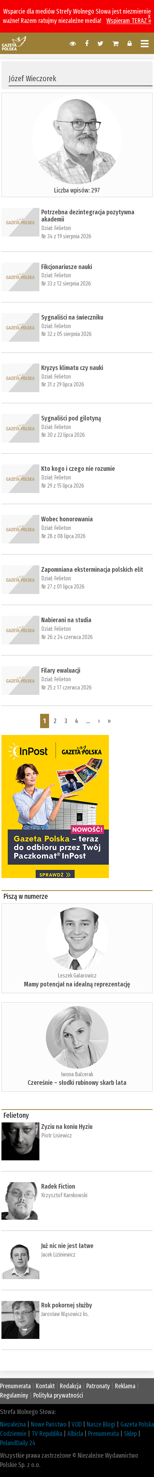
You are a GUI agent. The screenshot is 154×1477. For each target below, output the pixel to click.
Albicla (75, 1434)
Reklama (125, 1386)
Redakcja (70, 1386)
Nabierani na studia (66, 620)
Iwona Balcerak (77, 1074)
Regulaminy (14, 1395)
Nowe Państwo (49, 1424)
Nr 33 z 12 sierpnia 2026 (66, 283)
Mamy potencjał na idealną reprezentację (77, 984)
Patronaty (98, 1386)
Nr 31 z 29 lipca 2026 (62, 384)
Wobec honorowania (67, 519)
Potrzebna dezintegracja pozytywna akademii (87, 215)
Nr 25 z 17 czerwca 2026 (66, 687)
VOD (77, 1424)
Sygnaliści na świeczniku (72, 317)
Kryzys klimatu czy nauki (72, 368)
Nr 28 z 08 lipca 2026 (63, 536)
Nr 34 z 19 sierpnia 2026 (66, 236)
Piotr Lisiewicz (56, 1135)
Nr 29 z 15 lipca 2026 (62, 485)
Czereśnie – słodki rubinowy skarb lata (77, 1083)
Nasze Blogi (101, 1424)
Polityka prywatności (58, 1395)
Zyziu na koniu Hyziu (66, 1127)
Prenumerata (15, 1386)
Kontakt (45, 1386)
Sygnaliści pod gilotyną (71, 418)
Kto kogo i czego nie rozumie (78, 469)
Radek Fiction (58, 1186)
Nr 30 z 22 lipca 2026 (63, 435)
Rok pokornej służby (66, 1305)
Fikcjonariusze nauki (66, 267)
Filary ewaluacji (60, 670)
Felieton (62, 228)
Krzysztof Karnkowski (64, 1195)
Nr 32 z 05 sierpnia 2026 (66, 334)
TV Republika (47, 1434)
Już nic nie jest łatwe (67, 1246)
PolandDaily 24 (17, 1443)
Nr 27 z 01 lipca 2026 (63, 586)
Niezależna (13, 1424)
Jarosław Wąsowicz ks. (65, 1314)
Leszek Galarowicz (77, 975)
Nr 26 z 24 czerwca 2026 (67, 637)
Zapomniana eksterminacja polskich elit (92, 570)
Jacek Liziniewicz (58, 1254)
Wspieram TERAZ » (128, 21)
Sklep (130, 1434)
